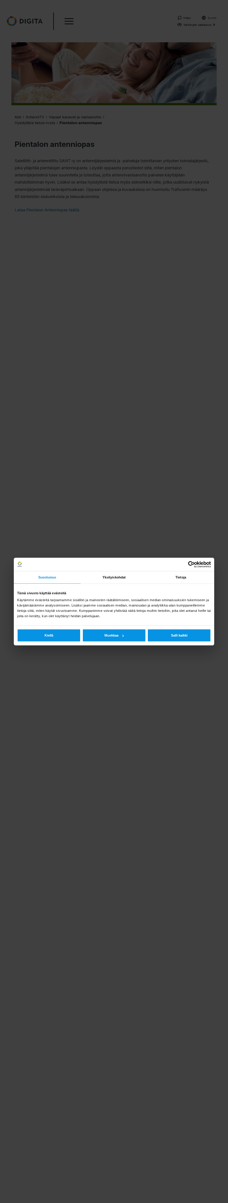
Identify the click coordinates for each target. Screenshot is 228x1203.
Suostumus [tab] (47, 577)
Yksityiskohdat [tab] (114, 577)
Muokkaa (111, 635)
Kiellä (49, 635)
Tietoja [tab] (180, 577)
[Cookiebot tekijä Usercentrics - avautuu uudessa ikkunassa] (191, 564)
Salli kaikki (179, 635)
